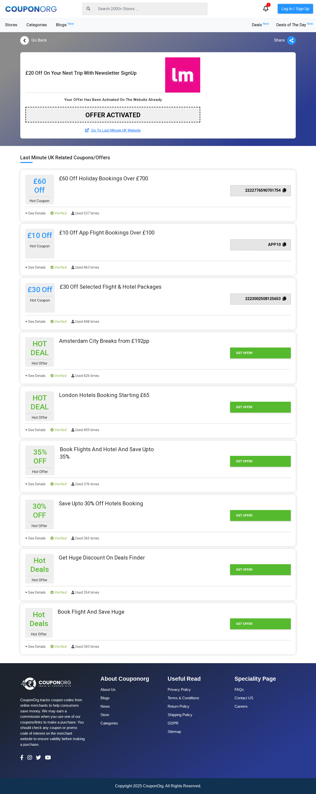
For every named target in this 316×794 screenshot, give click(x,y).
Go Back (39, 40)
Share (279, 40)
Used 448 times (86, 322)
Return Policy (178, 706)
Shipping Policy (180, 715)
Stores (11, 24)
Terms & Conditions (183, 698)
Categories (36, 24)
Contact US (244, 698)
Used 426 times (86, 376)
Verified (60, 213)
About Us (108, 689)
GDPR (173, 723)
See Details (36, 213)
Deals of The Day (294, 25)
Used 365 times (86, 538)
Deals (260, 25)
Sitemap (174, 731)
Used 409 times (86, 430)
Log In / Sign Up (295, 8)
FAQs (239, 689)
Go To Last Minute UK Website (115, 130)
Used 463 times (86, 267)
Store (104, 715)
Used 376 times (86, 484)
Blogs (65, 24)
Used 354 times (86, 592)
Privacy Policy (179, 689)
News (105, 706)
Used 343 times (86, 647)
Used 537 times (86, 213)
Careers (241, 706)
